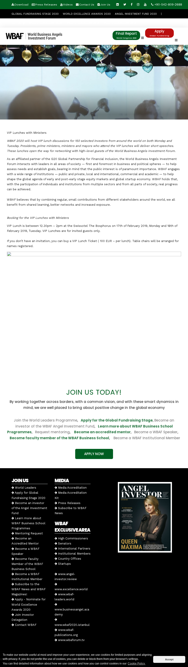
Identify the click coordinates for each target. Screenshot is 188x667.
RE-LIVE (16, 23)
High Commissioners (72, 538)
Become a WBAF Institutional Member (145, 438)
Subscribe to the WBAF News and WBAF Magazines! (28, 589)
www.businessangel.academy (72, 612)
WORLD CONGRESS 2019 (82, 23)
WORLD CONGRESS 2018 (119, 23)
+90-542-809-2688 (167, 4)
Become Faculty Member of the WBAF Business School (27, 564)
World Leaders (25, 487)
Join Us (105, 4)
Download (21, 4)
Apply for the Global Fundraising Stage (117, 420)
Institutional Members (74, 553)
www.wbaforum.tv (71, 640)
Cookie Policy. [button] (136, 663)
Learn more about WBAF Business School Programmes (28, 523)
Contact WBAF (25, 625)
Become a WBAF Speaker (155, 432)
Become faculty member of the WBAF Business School (59, 438)
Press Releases (46, 4)
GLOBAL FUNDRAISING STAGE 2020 (35, 13)
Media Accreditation (72, 487)
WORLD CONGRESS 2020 (45, 23)
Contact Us (86, 4)
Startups (64, 563)
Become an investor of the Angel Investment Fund (29, 508)
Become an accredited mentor (102, 432)
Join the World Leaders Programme (45, 420)
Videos (68, 4)
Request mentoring (51, 432)
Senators (64, 543)
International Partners (73, 548)
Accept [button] (169, 659)
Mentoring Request (28, 533)
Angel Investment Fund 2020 (136, 13)
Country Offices (69, 558)
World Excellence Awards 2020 (87, 13)
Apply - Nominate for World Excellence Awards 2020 (28, 604)
